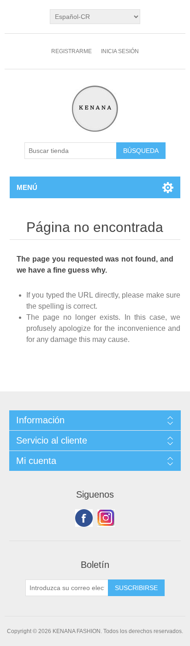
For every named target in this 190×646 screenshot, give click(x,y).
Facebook (84, 518)
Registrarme (71, 51)
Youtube (106, 518)
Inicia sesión (120, 51)
